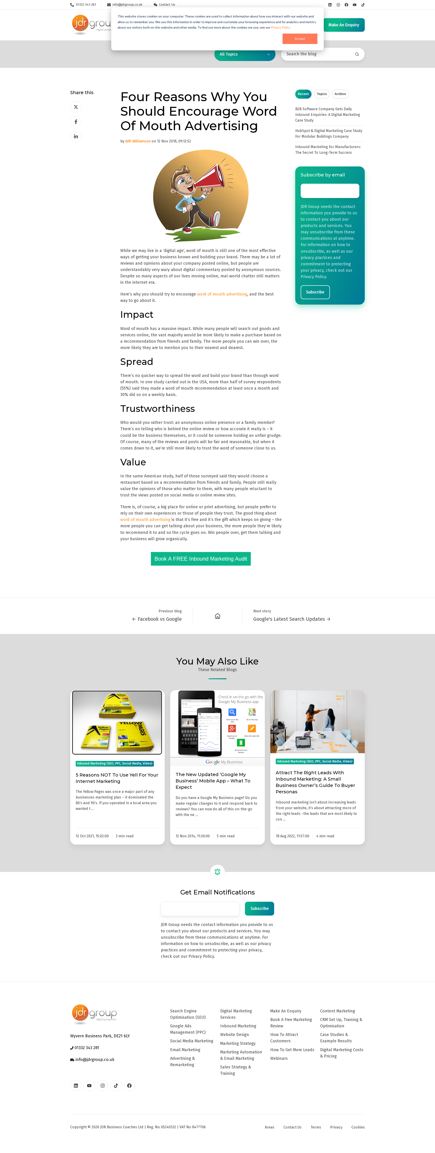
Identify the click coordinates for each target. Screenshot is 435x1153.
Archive (340, 94)
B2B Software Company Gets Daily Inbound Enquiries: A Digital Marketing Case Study (327, 114)
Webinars (279, 1058)
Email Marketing (185, 1049)
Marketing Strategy (238, 1043)
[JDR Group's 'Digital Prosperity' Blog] (217, 616)
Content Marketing (337, 1011)
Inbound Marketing (238, 1026)
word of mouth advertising (222, 294)
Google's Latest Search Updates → (292, 619)
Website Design (234, 1034)
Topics (322, 94)
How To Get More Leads (292, 1049)
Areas (269, 1127)
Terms (316, 1127)
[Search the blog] (357, 54)
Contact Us (292, 1127)
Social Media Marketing (191, 1040)
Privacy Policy (280, 27)
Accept (300, 38)
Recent (303, 94)
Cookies (358, 1127)
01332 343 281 (86, 1047)
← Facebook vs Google (157, 619)
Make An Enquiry (285, 1011)
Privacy (336, 1127)
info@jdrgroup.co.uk (94, 1059)
